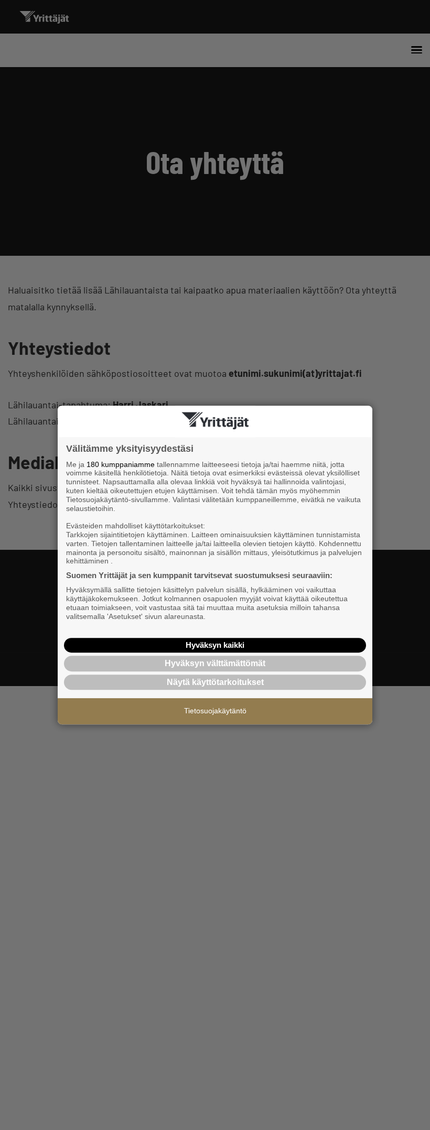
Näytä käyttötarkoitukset (215, 682)
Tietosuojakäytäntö (215, 711)
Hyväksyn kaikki (215, 644)
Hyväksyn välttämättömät (215, 663)
